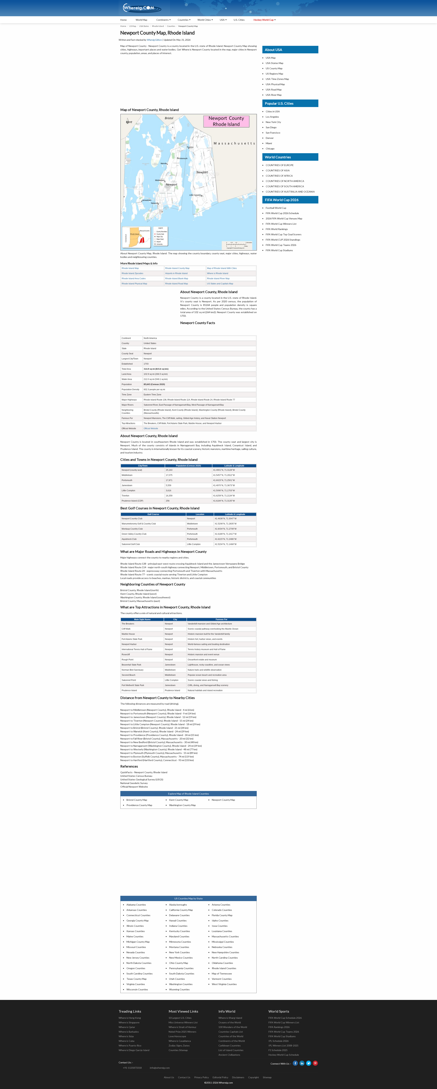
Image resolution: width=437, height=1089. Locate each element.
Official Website (151, 428)
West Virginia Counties (224, 984)
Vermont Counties (222, 978)
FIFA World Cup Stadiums (279, 250)
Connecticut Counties (138, 915)
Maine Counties (134, 936)
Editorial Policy (220, 1077)
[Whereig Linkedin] (302, 1063)
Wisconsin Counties (137, 989)
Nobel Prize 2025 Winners (182, 1031)
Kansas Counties (135, 931)
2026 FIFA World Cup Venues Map (284, 218)
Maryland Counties (179, 936)
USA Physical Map (275, 84)
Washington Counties (181, 984)
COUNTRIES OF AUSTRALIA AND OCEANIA (290, 191)
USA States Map (274, 63)
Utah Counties (177, 978)
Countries (183, 19)
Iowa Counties (220, 925)
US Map (132, 26)
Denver (270, 137)
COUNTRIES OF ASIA (278, 170)
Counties (171, 26)
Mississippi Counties (223, 941)
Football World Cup (276, 207)
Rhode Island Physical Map (134, 283)
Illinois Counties (135, 925)
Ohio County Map (178, 962)
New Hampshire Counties (225, 952)
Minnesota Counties (180, 941)
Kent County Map (178, 799)
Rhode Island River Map (218, 278)
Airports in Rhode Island (176, 273)
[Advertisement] (188, 81)
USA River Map (274, 94)
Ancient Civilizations (229, 1054)
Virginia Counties (135, 984)
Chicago (270, 148)
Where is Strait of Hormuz (182, 1027)
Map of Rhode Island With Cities (222, 268)
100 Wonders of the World (232, 1027)
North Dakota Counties (138, 962)
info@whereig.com (160, 1067)
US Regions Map (274, 73)
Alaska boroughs (178, 904)
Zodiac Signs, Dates (179, 1045)
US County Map (274, 68)
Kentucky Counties (179, 931)
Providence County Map (139, 805)
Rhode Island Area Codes (134, 278)
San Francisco (273, 132)
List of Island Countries (230, 1050)
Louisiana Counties (222, 931)
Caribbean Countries (229, 1045)
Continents (162, 19)
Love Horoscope (177, 1036)
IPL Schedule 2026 (278, 1040)
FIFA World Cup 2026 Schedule (282, 213)
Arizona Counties (221, 904)
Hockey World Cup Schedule (284, 1054)
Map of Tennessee (222, 973)
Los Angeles (272, 116)
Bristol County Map (136, 799)
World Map (141, 19)
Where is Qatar (127, 1027)
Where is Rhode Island (217, 273)
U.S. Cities (239, 19)
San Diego (271, 127)
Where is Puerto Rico (130, 1045)
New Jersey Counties (137, 957)
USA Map (271, 57)
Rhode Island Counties (224, 968)
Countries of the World (230, 1036)
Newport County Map (223, 799)
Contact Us (184, 1077)
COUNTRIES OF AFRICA (279, 175)
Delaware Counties (179, 915)
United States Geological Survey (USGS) (141, 779)
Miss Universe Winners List (183, 1022)
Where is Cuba (126, 1040)
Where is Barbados (129, 1031)
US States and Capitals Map (220, 283)
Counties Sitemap (178, 1050)
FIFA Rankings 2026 (279, 1027)
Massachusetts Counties (225, 936)
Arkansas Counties (136, 909)
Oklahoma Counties (222, 962)
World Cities (204, 19)
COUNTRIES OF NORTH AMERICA (285, 181)
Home (123, 19)
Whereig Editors (154, 39)
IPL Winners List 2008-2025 (283, 1045)
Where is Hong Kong (130, 1017)
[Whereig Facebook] (295, 1063)
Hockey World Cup (264, 19)
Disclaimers (238, 1077)
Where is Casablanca (180, 1040)
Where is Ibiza (126, 1036)
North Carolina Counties (225, 957)
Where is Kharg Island (230, 1017)
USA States (144, 26)
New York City (273, 122)
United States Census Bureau (136, 775)
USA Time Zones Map (277, 78)
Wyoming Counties (179, 989)
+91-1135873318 (132, 1067)
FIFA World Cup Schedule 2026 (285, 1017)
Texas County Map (136, 978)
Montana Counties (179, 947)
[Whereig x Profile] (308, 1063)
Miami (269, 143)
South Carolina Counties (139, 973)
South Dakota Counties (181, 973)
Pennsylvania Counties (181, 968)
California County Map (181, 909)
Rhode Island (158, 26)
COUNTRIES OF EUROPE (280, 165)
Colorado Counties (222, 909)
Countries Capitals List (230, 1031)
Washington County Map (182, 805)
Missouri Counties (136, 947)
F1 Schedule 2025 (278, 1050)
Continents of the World (231, 1040)
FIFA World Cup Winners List (281, 223)
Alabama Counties (136, 904)
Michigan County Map (138, 941)
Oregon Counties (135, 968)
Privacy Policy (201, 1077)
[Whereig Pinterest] (315, 1063)
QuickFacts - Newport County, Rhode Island (143, 772)
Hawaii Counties (178, 920)
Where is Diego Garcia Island (134, 1050)
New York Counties (179, 952)
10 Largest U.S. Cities (180, 1017)
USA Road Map (274, 89)
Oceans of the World (229, 1022)
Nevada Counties (135, 952)
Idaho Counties (220, 920)
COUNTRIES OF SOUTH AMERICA (285, 186)
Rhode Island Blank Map (176, 278)
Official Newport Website (134, 786)
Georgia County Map (137, 920)
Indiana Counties (178, 925)
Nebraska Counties (222, 947)
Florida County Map (222, 915)
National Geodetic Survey (134, 783)
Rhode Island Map (130, 268)
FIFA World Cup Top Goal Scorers (283, 234)
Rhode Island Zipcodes (132, 273)
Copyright (253, 1077)
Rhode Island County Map (177, 268)
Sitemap (267, 1077)
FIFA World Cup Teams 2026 (281, 244)
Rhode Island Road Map (176, 283)
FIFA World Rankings (277, 229)
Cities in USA (273, 111)
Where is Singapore (129, 1022)
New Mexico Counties (181, 957)
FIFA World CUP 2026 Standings (283, 239)
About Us (169, 1077)
